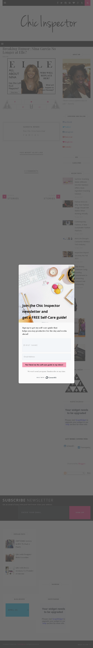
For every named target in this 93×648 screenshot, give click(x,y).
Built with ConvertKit (56, 377)
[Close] (71, 268)
